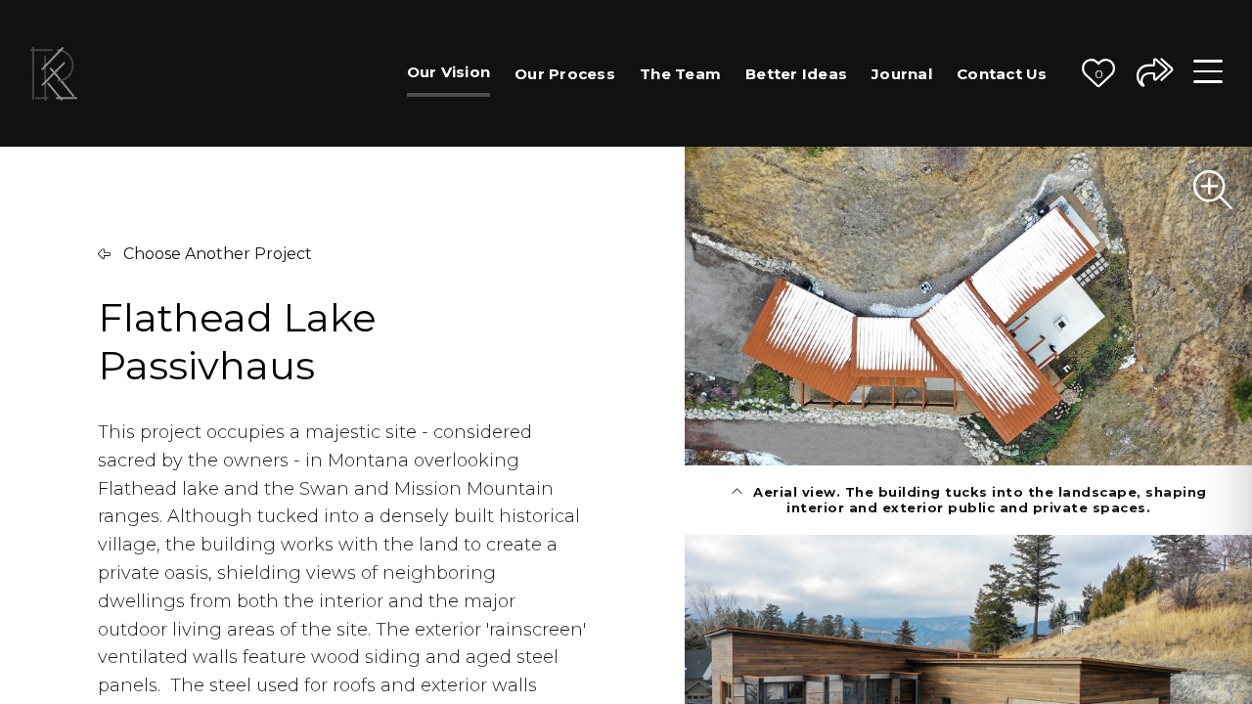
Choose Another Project (215, 253)
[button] (1098, 73)
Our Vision (449, 72)
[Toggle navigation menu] (1208, 73)
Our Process (564, 74)
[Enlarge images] (1212, 190)
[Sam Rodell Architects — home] (53, 73)
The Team (680, 74)
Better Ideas (796, 74)
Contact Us (1002, 74)
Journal (902, 74)
